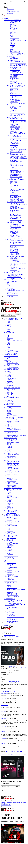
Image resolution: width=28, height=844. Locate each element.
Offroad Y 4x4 (10, 403)
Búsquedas (9, 358)
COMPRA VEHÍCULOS (16, 199)
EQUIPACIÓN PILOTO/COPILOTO (13, 417)
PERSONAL (7, 360)
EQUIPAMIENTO (14, 249)
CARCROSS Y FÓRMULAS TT (15, 202)
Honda (8, 345)
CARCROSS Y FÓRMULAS (11, 514)
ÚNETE (17, 786)
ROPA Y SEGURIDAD (13, 117)
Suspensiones (10, 382)
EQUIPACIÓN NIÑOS (16, 172)
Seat (8, 335)
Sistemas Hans (10, 426)
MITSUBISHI (13, 28)
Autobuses (9, 585)
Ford (8, 328)
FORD (11, 31)
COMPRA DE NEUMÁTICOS (18, 103)
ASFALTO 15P (14, 89)
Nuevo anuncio (10, 9)
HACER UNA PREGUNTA (8, 691)
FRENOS (12, 79)
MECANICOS (7, 365)
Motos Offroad (10, 564)
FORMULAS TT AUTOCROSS (18, 204)
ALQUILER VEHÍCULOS (11, 354)
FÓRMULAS (13, 182)
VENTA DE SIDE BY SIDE (17, 225)
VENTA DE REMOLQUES (17, 261)
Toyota (8, 342)
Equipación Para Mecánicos (14, 429)
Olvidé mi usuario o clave (13, 11)
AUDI (11, 50)
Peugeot (9, 321)
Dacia (8, 347)
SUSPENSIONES (14, 78)
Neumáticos (10, 451)
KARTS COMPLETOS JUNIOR (18, 157)
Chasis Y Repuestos (12, 474)
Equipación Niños (11, 481)
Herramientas (10, 592)
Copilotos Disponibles (12, 363)
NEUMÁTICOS (14, 147)
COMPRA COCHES (12, 275)
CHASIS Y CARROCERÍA (17, 189)
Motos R (9, 565)
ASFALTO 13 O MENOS (16, 86)
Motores (9, 372)
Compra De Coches (12, 353)
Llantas (8, 386)
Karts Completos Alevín (13, 461)
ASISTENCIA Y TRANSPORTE (15, 256)
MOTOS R (13, 243)
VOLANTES (13, 109)
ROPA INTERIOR (14, 124)
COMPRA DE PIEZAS (16, 84)
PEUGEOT (13, 22)
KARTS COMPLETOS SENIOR (18, 159)
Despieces (9, 572)
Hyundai (9, 339)
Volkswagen (10, 338)
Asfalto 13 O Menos (12, 389)
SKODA (12, 33)
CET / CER (10, 288)
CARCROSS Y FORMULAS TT (12, 515)
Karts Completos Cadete (13, 463)
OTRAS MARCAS (15, 52)
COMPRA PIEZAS (15, 254)
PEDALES (13, 110)
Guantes (9, 422)
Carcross (9, 517)
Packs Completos (11, 418)
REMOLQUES (14, 175)
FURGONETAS (14, 260)
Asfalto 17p (10, 395)
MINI (11, 47)
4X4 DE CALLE (14, 228)
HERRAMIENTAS (15, 267)
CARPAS (12, 265)
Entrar (8, 10)
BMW (11, 27)
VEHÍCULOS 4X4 (8, 540)
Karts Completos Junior (12, 464)
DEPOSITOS (13, 77)
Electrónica (9, 375)
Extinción (9, 414)
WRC (8, 282)
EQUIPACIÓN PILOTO (16, 217)
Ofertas (8, 357)
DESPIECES (13, 247)
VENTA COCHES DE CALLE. (15, 274)
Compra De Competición (13, 454)
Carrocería (9, 379)
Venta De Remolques (12, 588)
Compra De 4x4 (11, 557)
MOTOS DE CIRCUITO (16, 240)
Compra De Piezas (11, 432)
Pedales (9, 413)
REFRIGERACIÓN (15, 70)
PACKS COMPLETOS (16, 118)
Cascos (8, 425)
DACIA (12, 49)
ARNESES (13, 107)
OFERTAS (12, 57)
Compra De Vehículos (12, 595)
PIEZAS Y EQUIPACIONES (11, 471)
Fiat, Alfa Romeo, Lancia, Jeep (14, 340)
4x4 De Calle (10, 546)
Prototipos (9, 495)
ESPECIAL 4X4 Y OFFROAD (15, 222)
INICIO (6, 18)
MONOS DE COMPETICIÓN (18, 120)
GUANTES (13, 122)
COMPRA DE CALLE (16, 150)
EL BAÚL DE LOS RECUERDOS (16, 278)
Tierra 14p (9, 400)
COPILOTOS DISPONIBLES (17, 61)
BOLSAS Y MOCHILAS (16, 128)
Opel (8, 336)
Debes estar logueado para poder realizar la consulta (13, 754)
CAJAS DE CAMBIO (15, 72)
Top (19, 681)
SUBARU (12, 29)
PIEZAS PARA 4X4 (9, 547)
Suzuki (8, 343)
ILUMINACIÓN (14, 81)
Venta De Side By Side (12, 543)
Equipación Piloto (11, 533)
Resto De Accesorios (12, 415)
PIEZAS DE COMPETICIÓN (14, 67)
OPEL (11, 36)
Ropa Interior (10, 424)
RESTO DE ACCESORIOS (17, 113)
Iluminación (10, 385)
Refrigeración (10, 374)
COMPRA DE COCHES (16, 53)
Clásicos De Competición (13, 442)
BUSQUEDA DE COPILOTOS (18, 63)
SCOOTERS (13, 246)
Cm (8, 493)
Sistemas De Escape (12, 378)
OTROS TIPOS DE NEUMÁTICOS (15, 101)
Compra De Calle (11, 456)
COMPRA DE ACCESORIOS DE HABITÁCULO (17, 115)
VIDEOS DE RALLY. (12, 293)
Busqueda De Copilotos (13, 364)
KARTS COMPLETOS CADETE (18, 156)
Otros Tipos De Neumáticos (14, 406)
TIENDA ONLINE (8, 296)
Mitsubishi (9, 326)
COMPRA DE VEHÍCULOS (17, 268)
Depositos (9, 381)
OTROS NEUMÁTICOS (10, 404)
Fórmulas (9, 492)
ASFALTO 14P (14, 88)
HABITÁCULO (11, 104)
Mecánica (9, 499)
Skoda (8, 331)
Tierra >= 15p (10, 401)
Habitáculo (9, 449)
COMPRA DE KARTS (16, 177)
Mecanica (9, 472)
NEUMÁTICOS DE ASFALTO (12, 388)
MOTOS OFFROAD (15, 242)
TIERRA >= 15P (14, 97)
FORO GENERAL (12, 281)
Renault (9, 324)
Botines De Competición (13, 421)
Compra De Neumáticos (13, 433)
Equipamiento (10, 574)
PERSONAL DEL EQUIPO (14, 60)
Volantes (9, 411)
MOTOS (9, 239)
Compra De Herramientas (13, 596)
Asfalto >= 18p (10, 396)
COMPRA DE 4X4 (15, 236)
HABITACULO (8, 407)
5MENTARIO (12, 666)
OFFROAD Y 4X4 (15, 99)
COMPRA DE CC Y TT (16, 220)
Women (15, 681)
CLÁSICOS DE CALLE (16, 136)
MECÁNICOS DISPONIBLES (18, 64)
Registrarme (10, 13)
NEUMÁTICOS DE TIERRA (11, 397)
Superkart (9, 467)
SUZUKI (12, 45)
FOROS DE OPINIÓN (9, 279)
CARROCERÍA (14, 75)
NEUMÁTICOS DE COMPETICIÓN (16, 85)
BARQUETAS (14, 181)
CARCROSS (13, 203)
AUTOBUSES (14, 259)
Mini (8, 346)
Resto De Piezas (11, 482)
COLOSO (3, 698)
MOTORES (13, 68)
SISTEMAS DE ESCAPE (16, 74)
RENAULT (13, 25)
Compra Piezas (10, 579)
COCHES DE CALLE (9, 272)
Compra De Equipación (13, 436)
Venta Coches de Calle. (9, 635)
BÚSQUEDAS (14, 59)
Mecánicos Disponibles (12, 367)
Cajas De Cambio (11, 376)
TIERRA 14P (13, 96)
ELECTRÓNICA (14, 71)
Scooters (9, 568)
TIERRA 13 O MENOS (16, 95)
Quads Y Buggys (11, 545)
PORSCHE (13, 32)
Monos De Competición (13, 420)
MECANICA (13, 164)
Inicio (5, 632)
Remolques (9, 470)
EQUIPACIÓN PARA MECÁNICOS (15, 130)
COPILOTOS (7, 361)
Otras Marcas (10, 350)
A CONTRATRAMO (12, 295)
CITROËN (12, 24)
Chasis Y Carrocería (12, 501)
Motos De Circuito (11, 563)
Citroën (8, 322)
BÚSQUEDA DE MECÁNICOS (18, 65)
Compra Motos (10, 578)
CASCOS (12, 125)
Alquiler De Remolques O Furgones (16, 589)
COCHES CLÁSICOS (12, 135)
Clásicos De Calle (11, 440)
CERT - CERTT (11, 286)
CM (11, 184)
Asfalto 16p (10, 393)
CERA (8, 285)
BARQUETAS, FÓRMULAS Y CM (13, 488)
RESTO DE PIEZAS (15, 174)
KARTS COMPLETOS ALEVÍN (18, 154)
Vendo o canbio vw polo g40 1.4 (12, 636)
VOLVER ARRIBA (6, 805)
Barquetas (9, 490)
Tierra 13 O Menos (11, 399)
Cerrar (5, 7)
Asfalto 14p (10, 390)
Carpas (8, 590)
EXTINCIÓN (13, 111)
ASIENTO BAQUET (15, 106)
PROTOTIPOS (14, 185)
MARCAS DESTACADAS (11, 320)
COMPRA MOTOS (15, 253)
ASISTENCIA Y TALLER (10, 581)
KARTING (10, 153)
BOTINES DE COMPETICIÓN (18, 121)
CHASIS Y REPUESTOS (16, 165)
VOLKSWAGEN (14, 38)
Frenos (8, 383)
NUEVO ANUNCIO (6, 625)
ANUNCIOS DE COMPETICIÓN (12, 20)
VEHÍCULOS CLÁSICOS (10, 438)
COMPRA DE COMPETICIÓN (18, 149)
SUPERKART (13, 160)
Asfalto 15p (10, 392)
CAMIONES (13, 257)
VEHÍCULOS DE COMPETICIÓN (16, 21)
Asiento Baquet (10, 408)
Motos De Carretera (12, 567)
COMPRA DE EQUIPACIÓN (17, 134)
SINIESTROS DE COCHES (14, 277)
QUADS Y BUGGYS (15, 227)
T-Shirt (11, 681)
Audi (8, 349)
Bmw (8, 325)
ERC (8, 284)
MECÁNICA (13, 186)
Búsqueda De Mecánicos (13, 368)
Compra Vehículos (11, 511)
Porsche (9, 329)
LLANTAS (13, 82)
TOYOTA (12, 43)
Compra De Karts (11, 485)
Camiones (9, 583)
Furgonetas (9, 586)
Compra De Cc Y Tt (12, 536)
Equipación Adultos (12, 479)
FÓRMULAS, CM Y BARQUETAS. (16, 179)
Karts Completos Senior (13, 465)
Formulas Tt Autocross (12, 518)
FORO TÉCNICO (11, 289)
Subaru (8, 333)
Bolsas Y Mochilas (11, 428)
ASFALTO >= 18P (15, 93)
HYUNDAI (13, 39)
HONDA (12, 46)
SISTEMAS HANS (15, 127)
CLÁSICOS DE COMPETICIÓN (18, 138)
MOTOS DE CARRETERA (17, 245)
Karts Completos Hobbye (13, 468)
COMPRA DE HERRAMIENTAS (15, 270)
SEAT (11, 35)
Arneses (9, 410)
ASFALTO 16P (14, 90)
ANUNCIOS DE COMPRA (11, 351)
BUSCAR (18, 314)
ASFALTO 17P (14, 92)
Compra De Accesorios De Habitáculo (16, 435)
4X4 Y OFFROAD (8, 539)
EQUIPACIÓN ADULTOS (17, 171)
